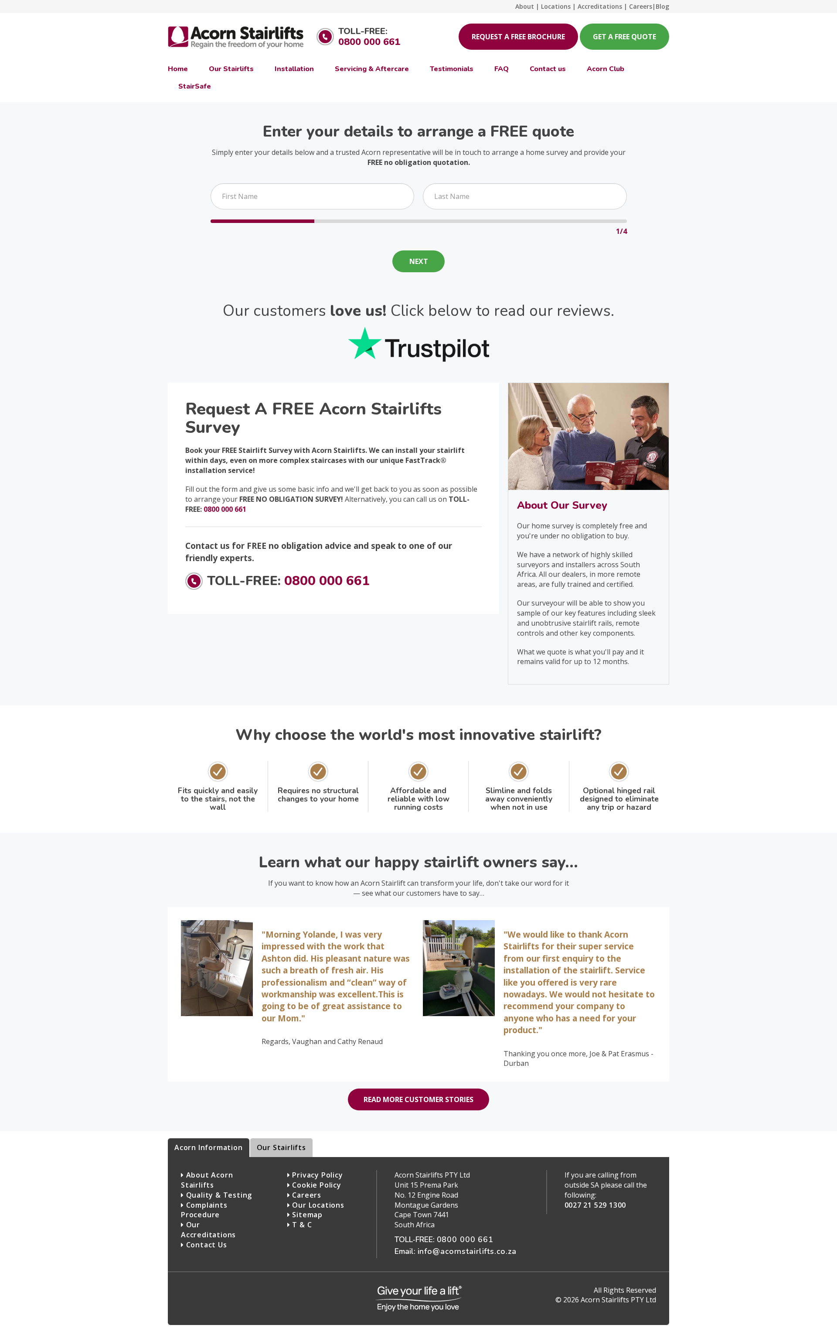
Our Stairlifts (281, 1147)
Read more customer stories (418, 1099)
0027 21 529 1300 (595, 1205)
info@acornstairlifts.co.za (467, 1251)
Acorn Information (208, 1147)
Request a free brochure (518, 36)
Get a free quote (624, 36)
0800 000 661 (369, 41)
